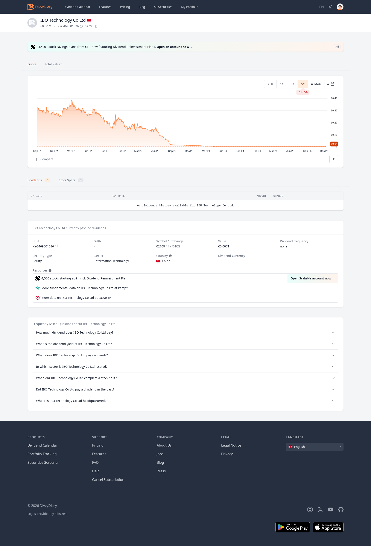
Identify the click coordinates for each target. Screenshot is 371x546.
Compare (46, 159)
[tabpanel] (185, 122)
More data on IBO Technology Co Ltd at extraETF (76, 298)
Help (96, 471)
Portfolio (189, 7)
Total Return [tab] (53, 64)
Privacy (227, 453)
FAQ (95, 462)
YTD (270, 84)
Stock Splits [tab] (70, 180)
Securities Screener (43, 462)
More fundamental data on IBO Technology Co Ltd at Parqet (84, 288)
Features (105, 7)
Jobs (160, 453)
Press (161, 471)
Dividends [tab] (37, 180)
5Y (303, 85)
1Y (282, 84)
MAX (317, 84)
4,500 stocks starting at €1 (84, 278)
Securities (163, 7)
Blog (160, 462)
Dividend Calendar (77, 7)
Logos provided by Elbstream (48, 514)
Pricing (125, 7)
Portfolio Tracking (42, 453)
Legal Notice (231, 445)
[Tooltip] (170, 256)
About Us (164, 445)
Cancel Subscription (108, 479)
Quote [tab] (31, 64)
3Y (292, 84)
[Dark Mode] (330, 7)
